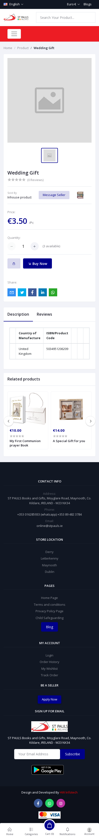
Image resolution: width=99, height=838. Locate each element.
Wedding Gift (44, 48)
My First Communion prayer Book (25, 443)
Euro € (71, 4)
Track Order (49, 675)
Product (23, 48)
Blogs (88, 4)
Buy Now (39, 263)
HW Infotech (69, 792)
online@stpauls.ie (50, 526)
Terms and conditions (49, 604)
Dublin (49, 571)
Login (49, 655)
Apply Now (49, 699)
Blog (49, 627)
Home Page (49, 598)
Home (8, 48)
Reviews (44, 314)
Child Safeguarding (49, 618)
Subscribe (72, 754)
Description (18, 314)
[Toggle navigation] (14, 34)
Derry (49, 552)
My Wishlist (49, 668)
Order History (49, 662)
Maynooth (49, 565)
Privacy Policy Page (49, 611)
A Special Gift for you (69, 441)
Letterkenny (49, 558)
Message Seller (54, 195)
